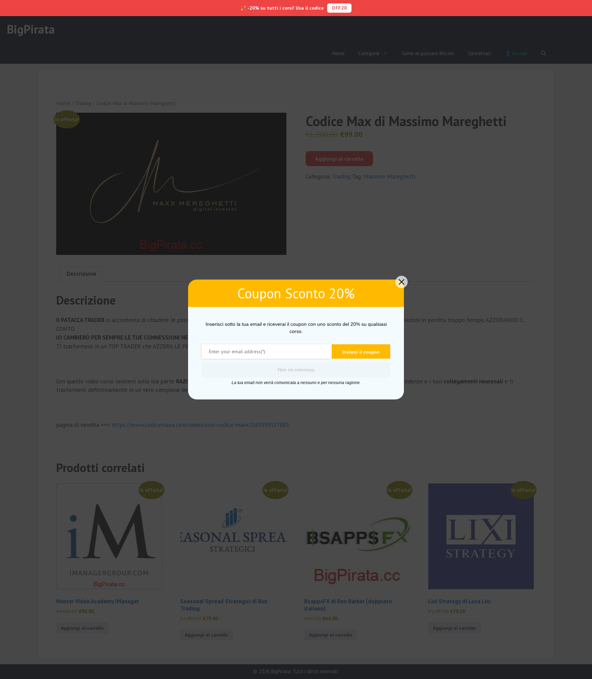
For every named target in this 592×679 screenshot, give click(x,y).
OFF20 (339, 8)
